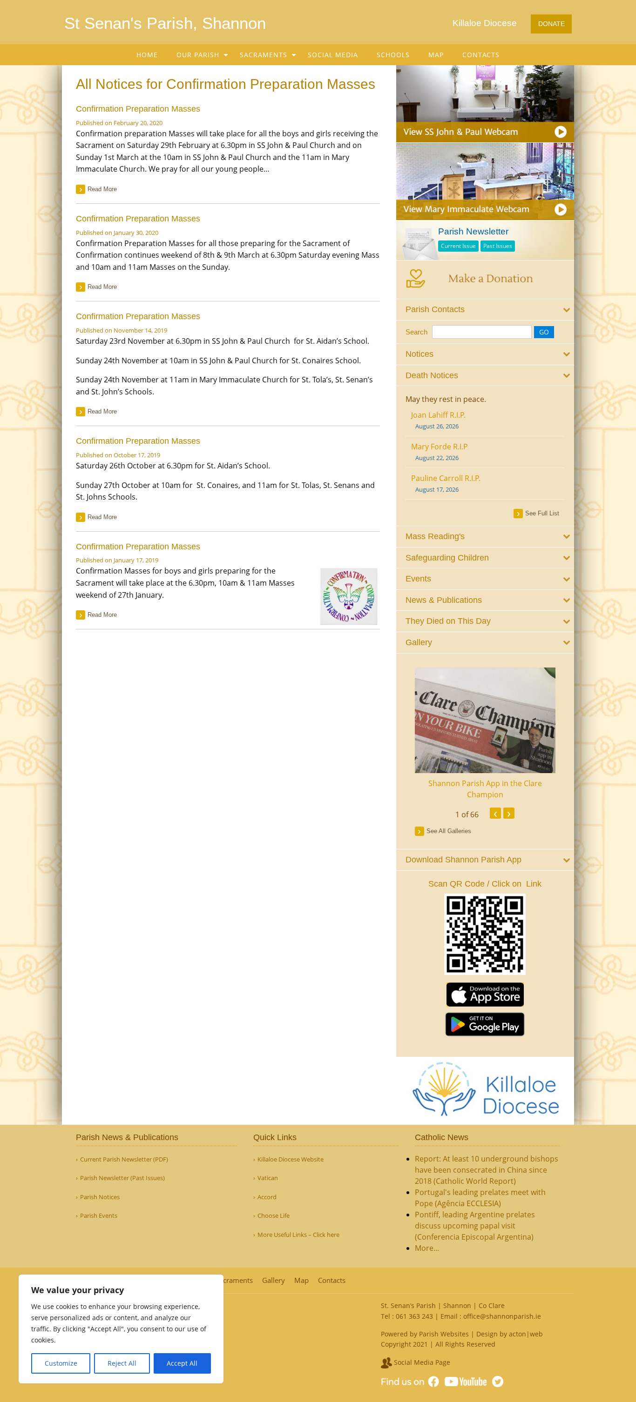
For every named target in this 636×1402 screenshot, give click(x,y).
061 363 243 (414, 1316)
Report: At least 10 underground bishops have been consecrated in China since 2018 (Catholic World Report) (486, 1170)
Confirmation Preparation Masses (138, 108)
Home (147, 54)
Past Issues (497, 246)
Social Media (333, 54)
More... (427, 1248)
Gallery (273, 1280)
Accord (267, 1197)
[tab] (485, 309)
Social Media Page (421, 1362)
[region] (121, 1329)
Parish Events (98, 1216)
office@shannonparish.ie (502, 1316)
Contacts (481, 54)
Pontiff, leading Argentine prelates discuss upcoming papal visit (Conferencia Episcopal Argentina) (475, 1225)
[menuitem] (147, 54)
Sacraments (263, 54)
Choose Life (273, 1216)
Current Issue (458, 246)
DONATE (551, 23)
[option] (485, 734)
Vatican (267, 1178)
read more (102, 189)
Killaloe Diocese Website (290, 1159)
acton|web (526, 1333)
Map (436, 54)
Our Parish (197, 54)
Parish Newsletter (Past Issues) (122, 1178)
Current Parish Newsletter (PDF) (124, 1159)
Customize (61, 1363)
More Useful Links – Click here (298, 1235)
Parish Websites (444, 1333)
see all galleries (448, 831)
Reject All (122, 1363)
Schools (393, 54)
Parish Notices (100, 1197)
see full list (542, 513)
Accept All (182, 1363)
